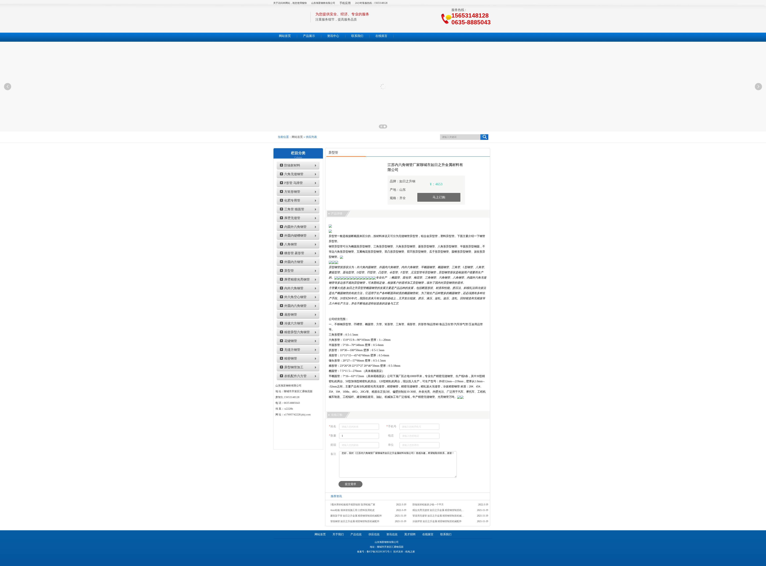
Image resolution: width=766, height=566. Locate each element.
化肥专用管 (292, 200)
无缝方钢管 (292, 349)
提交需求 (350, 484)
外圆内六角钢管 (295, 305)
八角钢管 (290, 244)
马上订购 (438, 197)
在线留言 (427, 534)
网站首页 (297, 136)
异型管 (289, 270)
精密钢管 (290, 358)
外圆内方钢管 (293, 262)
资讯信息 (392, 534)
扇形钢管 (290, 314)
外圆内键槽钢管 (295, 235)
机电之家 (410, 551)
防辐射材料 (292, 165)
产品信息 (356, 534)
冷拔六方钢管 (293, 323)
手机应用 (345, 3)
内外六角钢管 (293, 288)
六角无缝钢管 (293, 174)
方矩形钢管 (292, 191)
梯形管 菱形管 (294, 253)
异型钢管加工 (293, 367)
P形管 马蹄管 (293, 183)
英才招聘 (410, 534)
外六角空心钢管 (295, 297)
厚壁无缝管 (292, 218)
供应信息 (374, 534)
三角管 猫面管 (294, 209)
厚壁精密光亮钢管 (297, 279)
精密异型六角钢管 (297, 332)
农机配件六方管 (295, 376)
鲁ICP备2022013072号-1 (379, 551)
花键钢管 (290, 341)
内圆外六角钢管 (295, 226)
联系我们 (445, 534)
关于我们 (338, 534)
